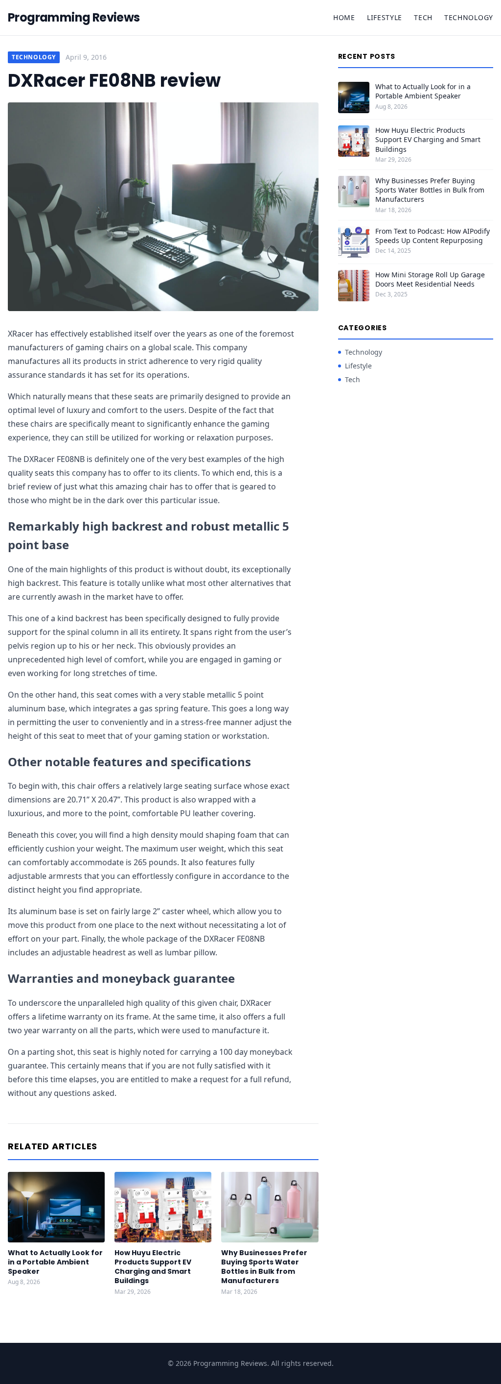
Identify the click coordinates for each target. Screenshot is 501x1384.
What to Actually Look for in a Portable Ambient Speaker (55, 1262)
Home (344, 17)
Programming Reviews (74, 17)
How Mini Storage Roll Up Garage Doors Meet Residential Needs (430, 279)
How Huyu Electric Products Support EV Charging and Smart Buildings (152, 1267)
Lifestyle (384, 17)
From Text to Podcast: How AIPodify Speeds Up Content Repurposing (432, 235)
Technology (468, 17)
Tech (423, 17)
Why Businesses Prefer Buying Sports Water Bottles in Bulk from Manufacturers (264, 1267)
